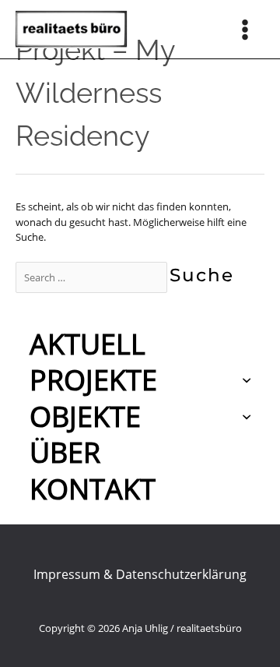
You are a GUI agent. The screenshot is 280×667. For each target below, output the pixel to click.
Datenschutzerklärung (181, 574)
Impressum (66, 574)
